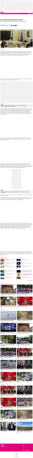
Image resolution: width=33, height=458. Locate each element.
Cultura (6, 13)
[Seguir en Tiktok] (28, 450)
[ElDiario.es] (30, 13)
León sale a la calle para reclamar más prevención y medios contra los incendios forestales (23, 294)
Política (4, 13)
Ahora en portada (2, 309)
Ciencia (11, 13)
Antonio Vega (1, 321)
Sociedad (9, 13)
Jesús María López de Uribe (19, 321)
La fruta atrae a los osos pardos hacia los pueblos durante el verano (24, 381)
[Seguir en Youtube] (27, 450)
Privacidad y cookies (16, 454)
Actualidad (2, 13)
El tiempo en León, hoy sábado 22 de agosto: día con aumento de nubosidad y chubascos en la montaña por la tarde (24, 432)
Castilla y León (19, 13)
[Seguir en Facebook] (24, 450)
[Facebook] (12, 25)
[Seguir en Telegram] (25, 450)
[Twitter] (15, 25)
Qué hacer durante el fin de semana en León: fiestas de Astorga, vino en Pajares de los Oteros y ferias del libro (7, 332)
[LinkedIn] (16, 25)
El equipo (16, 453)
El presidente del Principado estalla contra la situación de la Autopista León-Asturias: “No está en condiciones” (24, 369)
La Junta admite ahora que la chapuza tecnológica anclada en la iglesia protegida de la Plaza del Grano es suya (8, 294)
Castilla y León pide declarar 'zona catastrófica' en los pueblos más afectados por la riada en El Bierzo (24, 344)
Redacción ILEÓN (18, 295)
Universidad (14, 13)
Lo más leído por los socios (3, 283)
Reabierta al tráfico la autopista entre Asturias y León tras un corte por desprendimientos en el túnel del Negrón (8, 369)
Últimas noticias (2, 384)
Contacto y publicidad (16, 456)
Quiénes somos (16, 452)
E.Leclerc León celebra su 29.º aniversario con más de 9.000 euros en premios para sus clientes (24, 407)
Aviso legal (16, 455)
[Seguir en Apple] (23, 445)
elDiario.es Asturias (2, 370)
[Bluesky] (13, 25)
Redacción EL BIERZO (2, 346)
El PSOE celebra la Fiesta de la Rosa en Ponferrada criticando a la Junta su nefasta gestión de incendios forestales (24, 358)
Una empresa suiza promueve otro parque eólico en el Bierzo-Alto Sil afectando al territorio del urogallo (7, 320)
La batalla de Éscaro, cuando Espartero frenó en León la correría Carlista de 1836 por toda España (24, 320)
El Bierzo (17, 13)
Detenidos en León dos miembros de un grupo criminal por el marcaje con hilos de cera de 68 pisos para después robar (8, 307)
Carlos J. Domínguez (2, 295)
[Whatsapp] (11, 25)
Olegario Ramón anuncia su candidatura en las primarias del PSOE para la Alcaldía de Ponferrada (24, 306)
